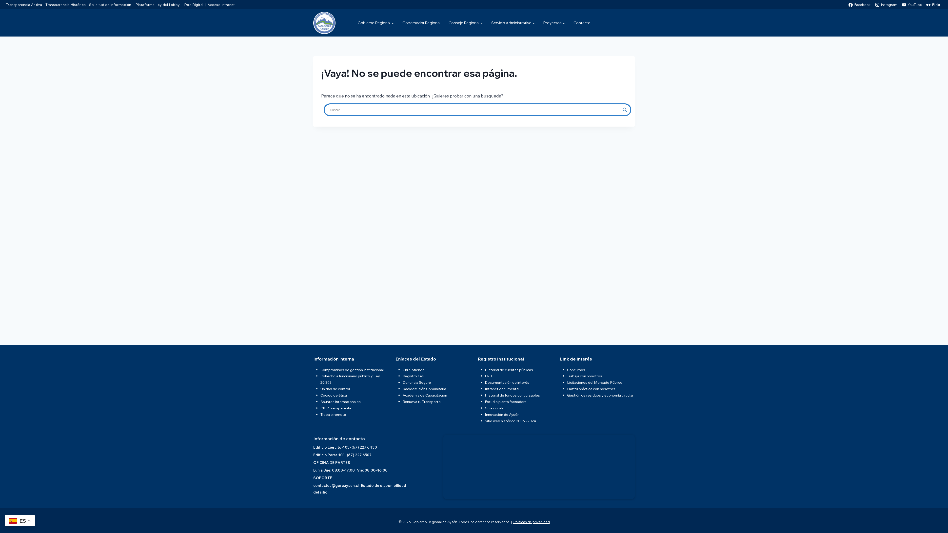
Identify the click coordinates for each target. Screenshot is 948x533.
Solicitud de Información (110, 4)
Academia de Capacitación (425, 395)
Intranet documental (502, 388)
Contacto (582, 22)
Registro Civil (413, 376)
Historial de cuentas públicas (509, 369)
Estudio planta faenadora (506, 401)
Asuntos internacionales (340, 401)
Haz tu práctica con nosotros (591, 388)
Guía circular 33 (497, 408)
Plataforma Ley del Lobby (157, 4)
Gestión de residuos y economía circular (600, 395)
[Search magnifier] (624, 109)
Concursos (576, 369)
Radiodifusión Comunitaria (424, 388)
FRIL (489, 376)
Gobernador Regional (421, 22)
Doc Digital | (194, 4)
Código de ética (333, 395)
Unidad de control (335, 388)
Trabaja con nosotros (584, 376)
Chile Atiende (414, 369)
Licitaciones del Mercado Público (594, 382)
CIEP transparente (336, 408)
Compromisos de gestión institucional (352, 369)
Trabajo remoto (333, 414)
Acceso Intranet (221, 4)
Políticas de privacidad (531, 522)
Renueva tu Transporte (422, 401)
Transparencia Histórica (65, 4)
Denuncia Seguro (417, 382)
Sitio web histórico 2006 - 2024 (510, 421)
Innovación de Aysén (502, 414)
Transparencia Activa (24, 4)
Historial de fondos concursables (512, 395)
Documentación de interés (507, 382)
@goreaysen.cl (345, 485)
